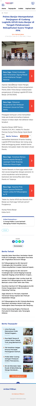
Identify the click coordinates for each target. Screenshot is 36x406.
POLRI (5, 230)
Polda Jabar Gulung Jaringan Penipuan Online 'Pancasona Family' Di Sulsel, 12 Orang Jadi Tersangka (13, 359)
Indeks (20, 8)
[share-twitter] (16, 241)
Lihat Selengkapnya (17, 376)
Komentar (19, 246)
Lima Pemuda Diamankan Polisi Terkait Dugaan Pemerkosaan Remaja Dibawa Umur (13, 331)
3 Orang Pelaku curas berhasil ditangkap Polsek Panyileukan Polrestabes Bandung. (14, 223)
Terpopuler (12, 8)
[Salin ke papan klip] (22, 241)
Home (4, 8)
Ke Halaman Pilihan (17, 394)
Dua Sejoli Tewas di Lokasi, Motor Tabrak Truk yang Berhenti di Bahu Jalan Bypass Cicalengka (13, 340)
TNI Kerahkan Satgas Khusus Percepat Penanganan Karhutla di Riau (13, 350)
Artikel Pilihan (9, 389)
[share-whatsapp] (19, 241)
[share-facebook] (13, 241)
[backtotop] (18, 383)
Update (24, 136)
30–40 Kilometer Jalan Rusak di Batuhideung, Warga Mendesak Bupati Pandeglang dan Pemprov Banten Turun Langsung (13, 368)
